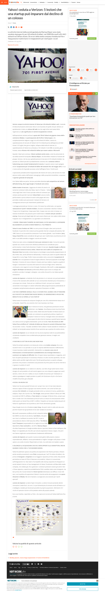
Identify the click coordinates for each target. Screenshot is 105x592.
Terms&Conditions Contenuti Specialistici (49, 567)
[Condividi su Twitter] (8, 27)
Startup (78, 2)
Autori (15, 567)
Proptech (73, 2)
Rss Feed (24, 567)
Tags (19, 567)
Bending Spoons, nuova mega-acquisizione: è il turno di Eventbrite (29, 558)
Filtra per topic (74, 93)
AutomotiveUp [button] (33, 2)
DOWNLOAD (91, 38)
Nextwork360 (13, 574)
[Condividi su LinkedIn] (11, 27)
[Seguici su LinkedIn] (32, 564)
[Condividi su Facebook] (14, 27)
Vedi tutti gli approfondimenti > (90, 163)
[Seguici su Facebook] (38, 564)
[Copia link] (19, 27)
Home (9, 23)
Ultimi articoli (26, 2)
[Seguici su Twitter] (35, 564)
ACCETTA (82, 584)
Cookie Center (63, 567)
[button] (4, 2)
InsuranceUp (50, 2)
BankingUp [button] (42, 2)
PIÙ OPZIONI (82, 589)
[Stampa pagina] (16, 27)
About (11, 567)
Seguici (25, 564)
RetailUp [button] (56, 2)
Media (14, 23)
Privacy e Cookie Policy (32, 567)
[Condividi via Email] (21, 27)
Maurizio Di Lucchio (13, 45)
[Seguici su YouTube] (41, 564)
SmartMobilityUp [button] (65, 2)
